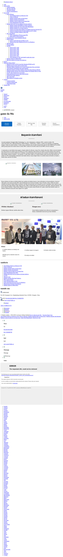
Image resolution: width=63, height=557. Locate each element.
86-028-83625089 (10, 298)
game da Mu (7, 6)
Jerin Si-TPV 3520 (14, 54)
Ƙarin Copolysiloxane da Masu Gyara (19, 40)
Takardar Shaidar (11, 10)
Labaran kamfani (11, 81)
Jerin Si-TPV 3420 (14, 53)
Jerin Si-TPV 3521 (14, 56)
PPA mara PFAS (11, 33)
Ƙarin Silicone (10, 14)
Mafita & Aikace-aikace (9, 62)
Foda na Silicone (14, 17)
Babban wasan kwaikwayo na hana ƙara (19, 21)
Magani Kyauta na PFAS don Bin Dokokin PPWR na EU (21, 64)
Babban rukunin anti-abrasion (17, 19)
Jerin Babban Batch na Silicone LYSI (19, 15)
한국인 (5, 104)
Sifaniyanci (6, 95)
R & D (5, 61)
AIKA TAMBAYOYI (6, 305)
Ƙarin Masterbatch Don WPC (17, 22)
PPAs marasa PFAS (8, 279)
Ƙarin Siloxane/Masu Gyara (10, 281)
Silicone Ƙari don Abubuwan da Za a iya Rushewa (22, 42)
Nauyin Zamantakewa (12, 11)
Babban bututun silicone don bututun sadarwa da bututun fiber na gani (24, 71)
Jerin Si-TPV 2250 (14, 51)
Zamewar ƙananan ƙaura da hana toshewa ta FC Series (23, 31)
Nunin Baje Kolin (11, 83)
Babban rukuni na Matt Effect (14, 58)
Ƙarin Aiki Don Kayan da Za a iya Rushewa (14, 282)
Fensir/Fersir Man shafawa (13, 75)
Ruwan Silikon (10, 44)
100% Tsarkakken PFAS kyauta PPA (19, 35)
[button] (6, 124)
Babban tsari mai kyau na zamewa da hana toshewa (19, 24)
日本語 (5, 99)
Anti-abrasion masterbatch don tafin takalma (17, 68)
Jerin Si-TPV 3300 (14, 49)
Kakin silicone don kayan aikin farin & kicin (17, 74)
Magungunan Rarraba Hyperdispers (12, 284)
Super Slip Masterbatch (26, 317)
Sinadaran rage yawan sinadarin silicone (16, 37)
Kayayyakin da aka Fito (35, 315)
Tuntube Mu (7, 85)
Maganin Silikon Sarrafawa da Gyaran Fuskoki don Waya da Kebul (23, 67)
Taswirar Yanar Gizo (47, 315)
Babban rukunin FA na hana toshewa (19, 28)
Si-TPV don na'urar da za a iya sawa (16, 72)
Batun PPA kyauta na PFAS (16, 36)
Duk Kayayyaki (36, 317)
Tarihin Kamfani (11, 7)
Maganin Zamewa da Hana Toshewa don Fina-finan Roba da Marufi (23, 69)
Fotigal (5, 97)
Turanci (5, 94)
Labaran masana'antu (12, 82)
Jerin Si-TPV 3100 (14, 47)
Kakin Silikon (10, 39)
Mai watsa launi (10, 76)
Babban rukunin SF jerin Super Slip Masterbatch (21, 26)
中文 (5, 107)
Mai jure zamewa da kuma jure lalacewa (16, 60)
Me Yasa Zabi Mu (11, 8)
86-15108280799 (19, 298)
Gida (5, 4)
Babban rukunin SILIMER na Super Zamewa (21, 25)
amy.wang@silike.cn (10, 300)
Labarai (5, 79)
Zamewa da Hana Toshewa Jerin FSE (19, 32)
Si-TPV (9, 46)
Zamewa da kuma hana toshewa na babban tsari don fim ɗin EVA (26, 29)
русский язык (7, 101)
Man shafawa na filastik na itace (14, 78)
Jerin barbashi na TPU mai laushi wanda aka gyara (22, 57)
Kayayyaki (6, 13)
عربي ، (5, 105)
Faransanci (6, 102)
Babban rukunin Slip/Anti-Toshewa (12, 278)
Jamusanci (6, 98)
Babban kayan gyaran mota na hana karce (17, 65)
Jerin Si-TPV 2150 (14, 50)
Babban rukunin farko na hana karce (19, 18)
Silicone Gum (10, 43)
